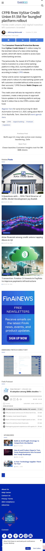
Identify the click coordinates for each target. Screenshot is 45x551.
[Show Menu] (3, 2)
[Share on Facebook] (9, 40)
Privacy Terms (7, 499)
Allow (28, 548)
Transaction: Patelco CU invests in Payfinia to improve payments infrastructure (22, 279)
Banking (6, 192)
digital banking (18, 122)
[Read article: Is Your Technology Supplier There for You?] (8, 464)
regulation (6, 125)
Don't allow (37, 548)
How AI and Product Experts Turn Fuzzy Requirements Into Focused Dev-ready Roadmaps (27, 452)
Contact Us (6, 496)
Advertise (5, 505)
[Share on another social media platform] (36, 40)
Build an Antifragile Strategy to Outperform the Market (26, 442)
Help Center (6, 492)
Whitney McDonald (15, 32)
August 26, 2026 (7, 202)
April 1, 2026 (19, 466)
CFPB (20, 72)
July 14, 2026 (19, 445)
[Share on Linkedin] (22, 40)
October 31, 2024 (31, 32)
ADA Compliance (8, 502)
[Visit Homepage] (22, 2)
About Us (5, 489)
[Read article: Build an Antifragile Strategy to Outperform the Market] (8, 443)
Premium (30, 122)
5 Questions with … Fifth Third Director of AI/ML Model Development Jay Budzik (21, 197)
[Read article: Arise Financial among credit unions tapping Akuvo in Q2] (22, 220)
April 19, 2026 (19, 457)
